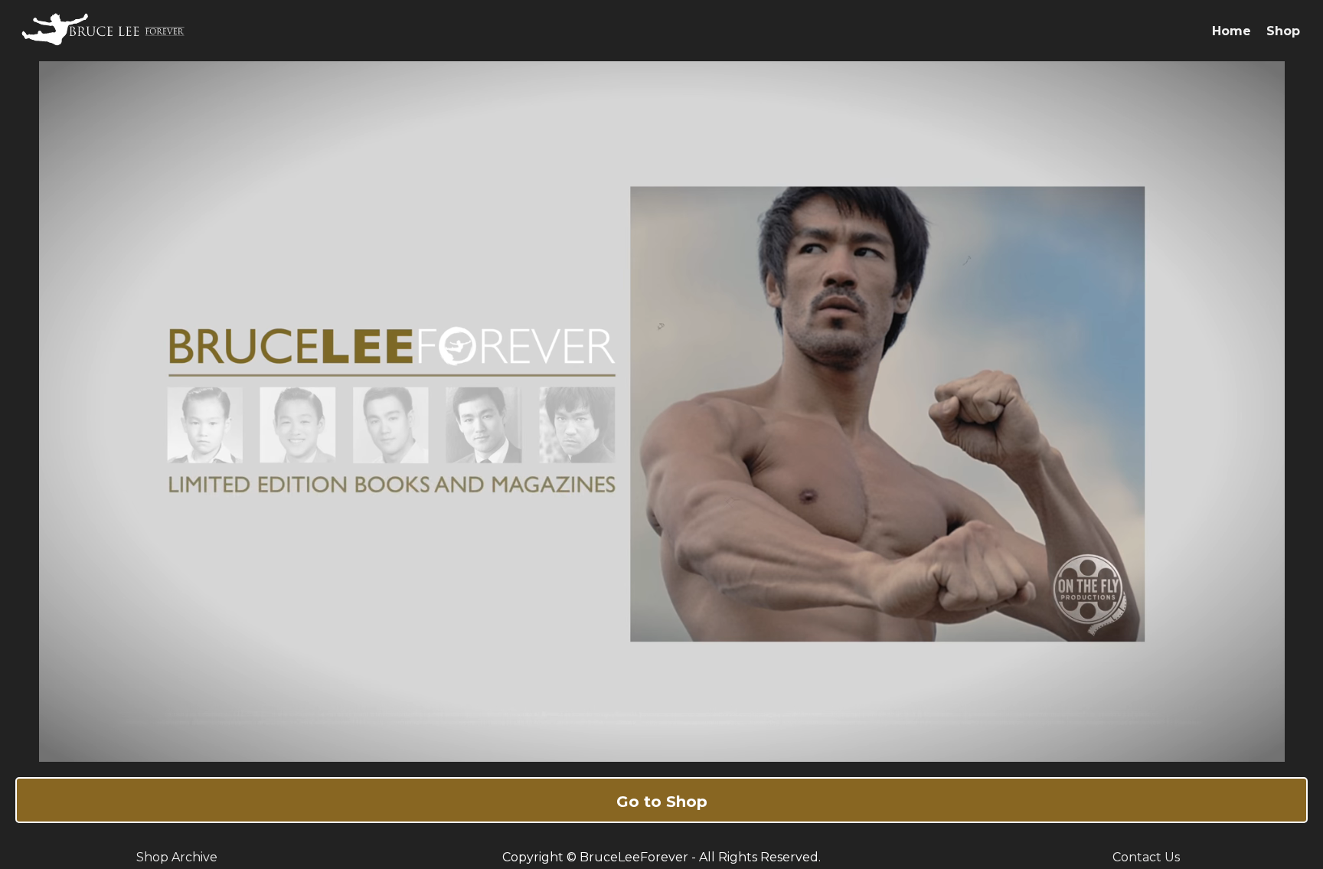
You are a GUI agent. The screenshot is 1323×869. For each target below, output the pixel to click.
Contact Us (1146, 857)
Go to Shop (661, 801)
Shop (1283, 31)
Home (1231, 31)
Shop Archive (176, 857)
